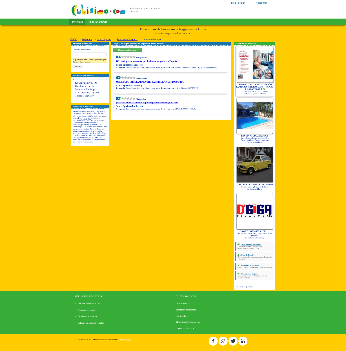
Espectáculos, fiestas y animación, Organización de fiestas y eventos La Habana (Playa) (255, 139)
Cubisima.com (125, 339)
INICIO (73, 39)
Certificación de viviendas (89, 303)
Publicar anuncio (97, 22)
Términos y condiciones (186, 309)
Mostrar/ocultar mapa (127, 50)
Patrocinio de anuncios (87, 316)
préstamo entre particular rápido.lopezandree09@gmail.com (147, 102)
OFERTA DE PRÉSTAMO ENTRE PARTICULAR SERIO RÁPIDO (150, 82)
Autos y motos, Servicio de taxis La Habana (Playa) (254, 187)
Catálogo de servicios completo (91, 323)
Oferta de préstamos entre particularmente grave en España (146, 61)
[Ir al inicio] (98, 16)
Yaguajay (89, 95)
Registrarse (261, 2)
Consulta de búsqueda (82, 49)
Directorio (77, 22)
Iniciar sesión (237, 2)
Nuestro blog (181, 316)
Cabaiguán (80, 86)
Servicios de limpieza (127, 39)
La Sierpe (91, 89)
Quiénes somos (182, 303)
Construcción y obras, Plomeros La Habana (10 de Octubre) (255, 89)
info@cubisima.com (191, 322)
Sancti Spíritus (104, 39)
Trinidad (79, 95)
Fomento (91, 86)
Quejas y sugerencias (244, 287)
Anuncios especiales (86, 310)
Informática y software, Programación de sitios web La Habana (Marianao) (255, 234)
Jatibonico (80, 89)
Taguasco (94, 92)
